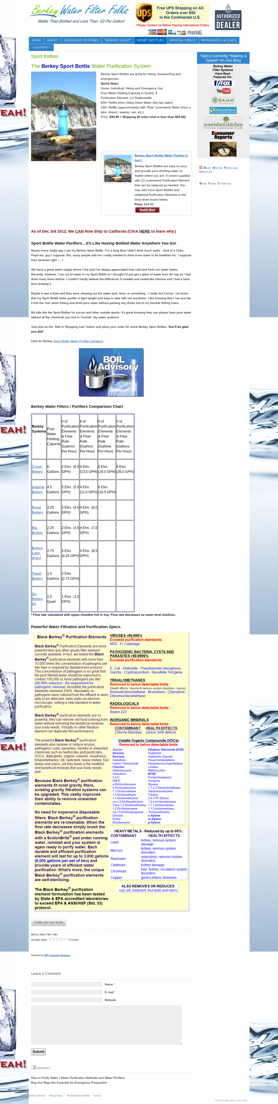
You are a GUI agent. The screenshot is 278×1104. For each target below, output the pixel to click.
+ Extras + (41, 47)
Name (110, 984)
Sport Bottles (150, 40)
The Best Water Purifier (78, 1095)
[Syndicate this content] (200, 168)
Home (36, 40)
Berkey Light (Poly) (37, 553)
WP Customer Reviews (57, 955)
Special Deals (183, 40)
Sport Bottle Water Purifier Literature (78, 341)
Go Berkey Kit (37, 599)
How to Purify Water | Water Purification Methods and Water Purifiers (78, 1078)
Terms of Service (37, 1095)
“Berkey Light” (117, 40)
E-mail (110, 992)
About (52, 40)
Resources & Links (219, 40)
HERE (144, 231)
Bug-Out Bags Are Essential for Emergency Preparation (69, 1082)
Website (110, 1000)
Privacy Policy (56, 1095)
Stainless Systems (81, 40)
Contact (97, 1095)
